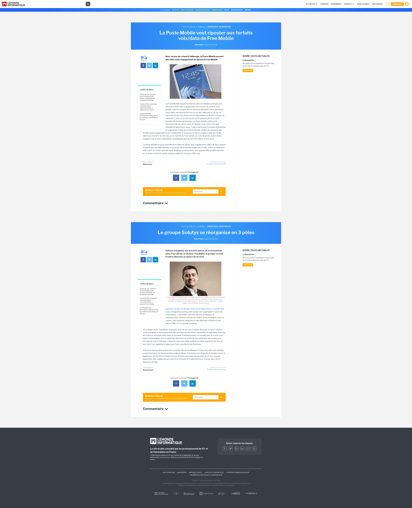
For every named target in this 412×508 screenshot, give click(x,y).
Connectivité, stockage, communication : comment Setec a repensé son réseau (148, 107)
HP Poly (175, 10)
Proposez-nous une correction (216, 164)
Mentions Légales (195, 472)
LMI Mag (248, 10)
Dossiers (324, 4)
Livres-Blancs (363, 4)
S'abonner (397, 4)
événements (336, 4)
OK (221, 191)
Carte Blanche (187, 10)
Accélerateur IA (203, 10)
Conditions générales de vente (237, 472)
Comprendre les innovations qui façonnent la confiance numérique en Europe (149, 116)
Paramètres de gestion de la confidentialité (206, 475)
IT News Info (186, 455)
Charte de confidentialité (214, 472)
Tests (226, 10)
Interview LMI (237, 10)
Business (201, 27)
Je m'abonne (248, 70)
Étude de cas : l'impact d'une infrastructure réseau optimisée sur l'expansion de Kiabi (148, 97)
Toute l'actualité (188, 27)
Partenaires (377, 4)
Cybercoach (217, 10)
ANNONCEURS (182, 472)
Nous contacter (169, 472)
